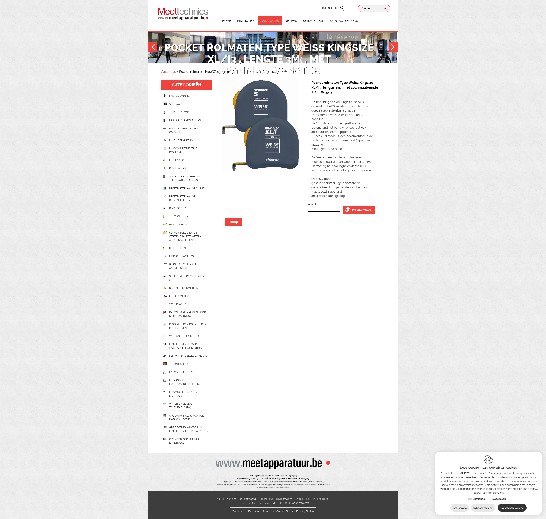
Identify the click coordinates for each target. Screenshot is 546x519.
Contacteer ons (344, 20)
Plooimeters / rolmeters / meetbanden (187, 326)
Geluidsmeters (179, 296)
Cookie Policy (285, 511)
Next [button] (393, 48)
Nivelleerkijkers (181, 140)
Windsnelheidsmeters (184, 335)
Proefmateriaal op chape (186, 188)
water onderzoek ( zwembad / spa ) (182, 405)
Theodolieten (178, 216)
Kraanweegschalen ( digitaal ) (184, 394)
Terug (233, 222)
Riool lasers (178, 224)
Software (176, 104)
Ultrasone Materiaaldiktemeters (184, 382)
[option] (260, 125)
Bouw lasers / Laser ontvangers (183, 130)
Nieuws (291, 20)
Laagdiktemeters (181, 372)
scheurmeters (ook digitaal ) (188, 278)
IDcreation (246, 511)
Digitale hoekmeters (183, 287)
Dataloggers (178, 208)
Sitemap (268, 511)
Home (226, 20)
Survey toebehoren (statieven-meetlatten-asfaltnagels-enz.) (185, 236)
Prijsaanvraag (361, 209)
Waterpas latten (180, 304)
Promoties (246, 20)
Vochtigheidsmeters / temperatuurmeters (184, 178)
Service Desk (313, 20)
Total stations (179, 112)
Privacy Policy (305, 511)
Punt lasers (177, 168)
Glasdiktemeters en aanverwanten (183, 266)
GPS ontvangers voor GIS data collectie (186, 417)
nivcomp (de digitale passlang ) (183, 150)
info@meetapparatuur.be (262, 503)
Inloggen (330, 8)
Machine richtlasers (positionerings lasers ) (185, 346)
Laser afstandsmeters (185, 120)
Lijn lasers (176, 160)
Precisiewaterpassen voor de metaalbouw (187, 314)
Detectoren (177, 248)
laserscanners (179, 95)
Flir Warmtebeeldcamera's (188, 355)
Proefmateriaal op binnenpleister (182, 198)
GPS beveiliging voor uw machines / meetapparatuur (188, 429)
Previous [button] (152, 48)
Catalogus (270, 20)
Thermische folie (181, 363)
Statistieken (499, 498)
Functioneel (478, 498)
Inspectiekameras (181, 256)
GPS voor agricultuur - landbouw (185, 441)
